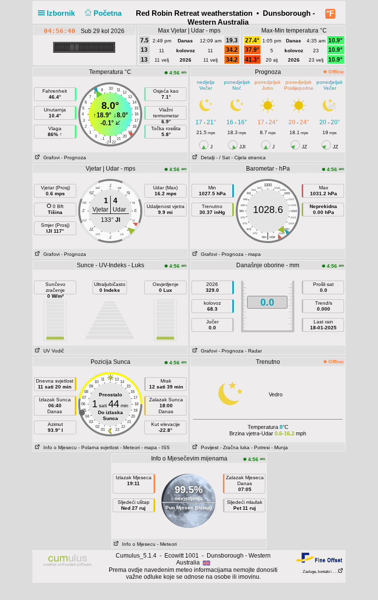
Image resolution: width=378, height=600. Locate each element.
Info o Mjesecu (58, 447)
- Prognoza (73, 157)
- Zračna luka (235, 447)
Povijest (208, 447)
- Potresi (260, 447)
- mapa (253, 254)
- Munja (279, 447)
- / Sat (223, 157)
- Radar (253, 350)
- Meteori (130, 447)
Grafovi (50, 157)
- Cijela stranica (248, 157)
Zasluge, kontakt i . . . (320, 571)
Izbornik (62, 13)
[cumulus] (67, 560)
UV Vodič (52, 350)
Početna (109, 13)
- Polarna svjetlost (98, 447)
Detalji (206, 157)
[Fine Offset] (319, 557)
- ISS (164, 447)
